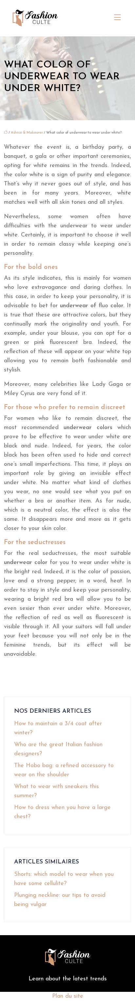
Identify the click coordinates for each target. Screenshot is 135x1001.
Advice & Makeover (27, 133)
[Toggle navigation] (117, 18)
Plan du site (67, 996)
